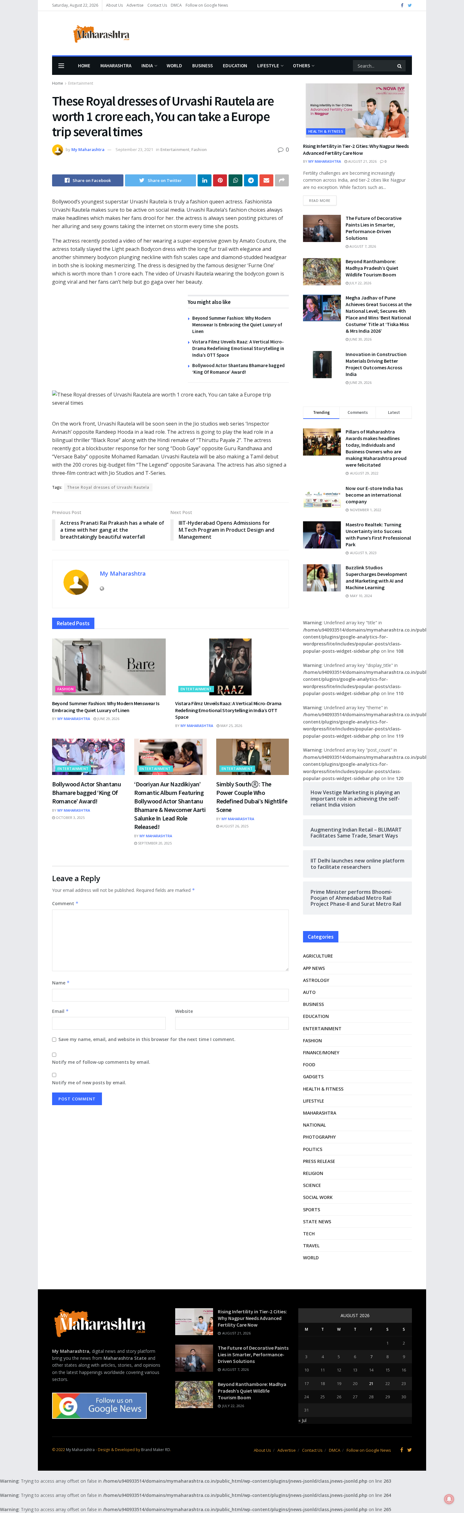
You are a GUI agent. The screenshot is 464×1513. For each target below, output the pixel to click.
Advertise (135, 5)
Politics (312, 1149)
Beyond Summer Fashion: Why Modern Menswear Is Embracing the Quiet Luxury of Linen (237, 324)
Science (312, 1185)
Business (202, 66)
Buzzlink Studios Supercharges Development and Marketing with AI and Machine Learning (376, 577)
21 (371, 1383)
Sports (311, 1210)
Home (84, 66)
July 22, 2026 (359, 283)
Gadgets (313, 1077)
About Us (114, 5)
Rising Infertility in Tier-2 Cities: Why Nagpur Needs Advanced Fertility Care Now (252, 1318)
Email (60, 1011)
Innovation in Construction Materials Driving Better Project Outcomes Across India (376, 364)
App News (314, 968)
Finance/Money (321, 1053)
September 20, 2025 (154, 843)
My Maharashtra (87, 149)
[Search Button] (400, 65)
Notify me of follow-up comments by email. (101, 1062)
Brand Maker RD (155, 1449)
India (147, 66)
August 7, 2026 (362, 246)
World (174, 66)
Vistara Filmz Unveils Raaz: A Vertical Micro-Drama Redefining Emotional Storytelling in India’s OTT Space (238, 348)
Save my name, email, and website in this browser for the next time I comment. (146, 1039)
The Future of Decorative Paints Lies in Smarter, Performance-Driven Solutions (374, 228)
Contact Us (157, 5)
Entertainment (80, 83)
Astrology (316, 980)
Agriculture (318, 956)
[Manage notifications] (449, 1499)
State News (317, 1222)
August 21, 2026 (362, 161)
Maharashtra (115, 66)
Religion (313, 1173)
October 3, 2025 (70, 817)
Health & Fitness (325, 131)
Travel (311, 1246)
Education (235, 66)
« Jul (302, 1420)
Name (61, 983)
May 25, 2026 (230, 725)
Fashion (199, 149)
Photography (319, 1137)
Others (301, 66)
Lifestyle (268, 66)
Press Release (319, 1161)
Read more (319, 200)
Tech (309, 1234)
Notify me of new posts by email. (89, 1083)
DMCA (176, 5)
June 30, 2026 (360, 339)
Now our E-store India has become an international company (374, 495)
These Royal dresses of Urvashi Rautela (108, 487)
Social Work (318, 1197)
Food (309, 1065)
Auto (309, 992)
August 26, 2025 (233, 826)
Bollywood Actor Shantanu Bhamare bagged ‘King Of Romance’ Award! (86, 792)
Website (184, 1011)
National (314, 1125)
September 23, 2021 (134, 149)
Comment (65, 903)
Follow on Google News (207, 5)
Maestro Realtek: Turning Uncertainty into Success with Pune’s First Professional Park (378, 534)
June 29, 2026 (107, 718)
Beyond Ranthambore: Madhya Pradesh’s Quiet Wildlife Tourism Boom (372, 268)
